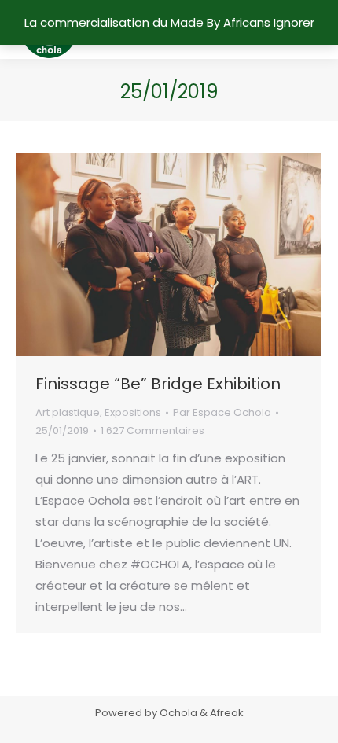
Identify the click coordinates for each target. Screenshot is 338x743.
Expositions (133, 412)
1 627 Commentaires (152, 430)
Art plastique (67, 412)
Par (222, 412)
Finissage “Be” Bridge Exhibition (158, 384)
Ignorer (294, 22)
